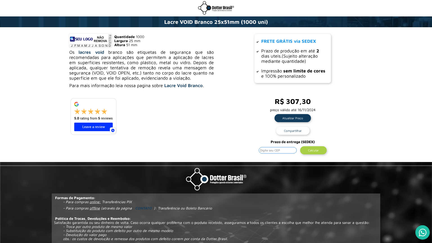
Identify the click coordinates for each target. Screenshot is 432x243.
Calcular (313, 150)
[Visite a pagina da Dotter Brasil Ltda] (216, 179)
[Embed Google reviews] (113, 130)
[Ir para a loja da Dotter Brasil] (216, 13)
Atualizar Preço (292, 118)
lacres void (91, 52)
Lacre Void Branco (183, 85)
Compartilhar (293, 131)
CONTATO (143, 208)
